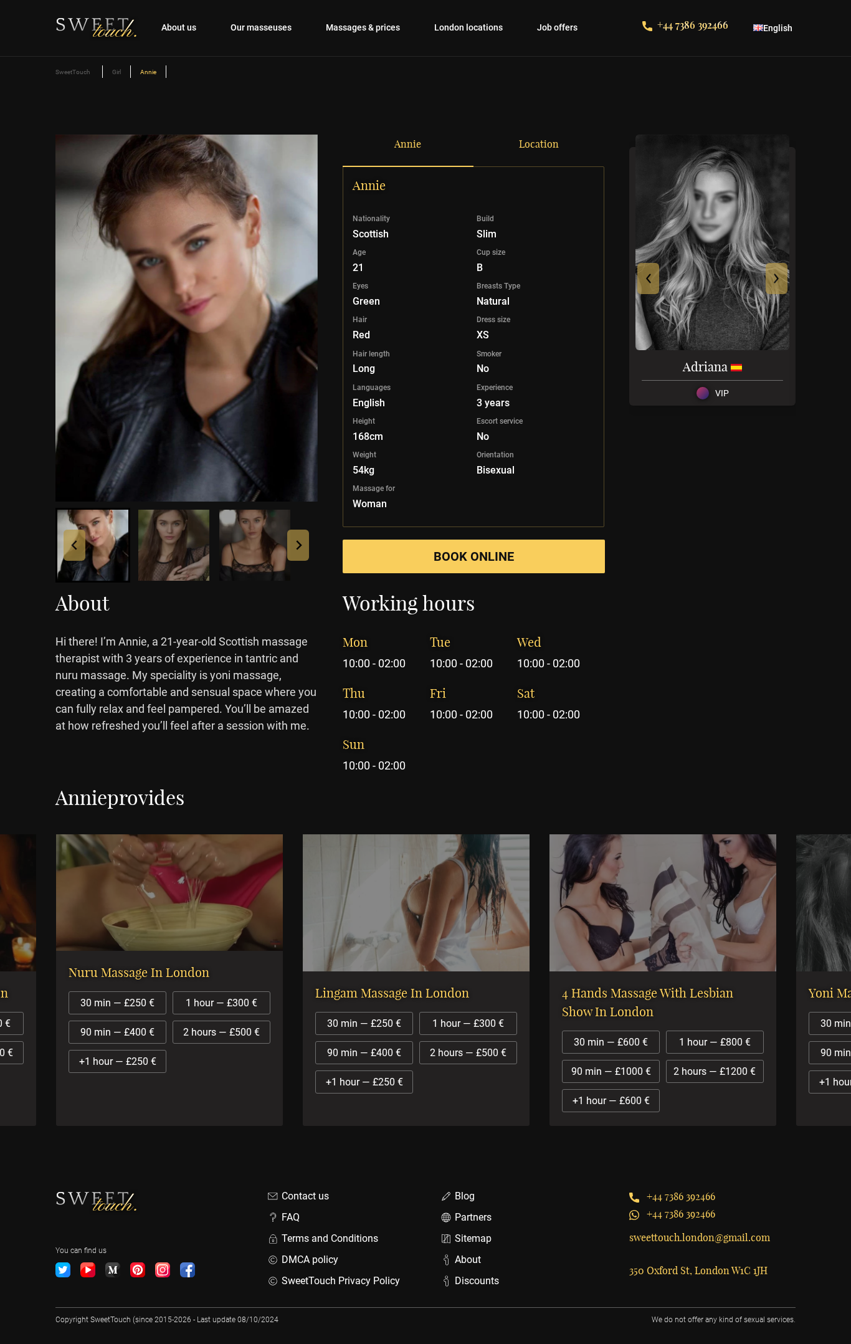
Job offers (557, 27)
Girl (116, 72)
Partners (473, 1217)
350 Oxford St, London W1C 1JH (698, 1270)
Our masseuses (261, 27)
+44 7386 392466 (692, 24)
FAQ (291, 1217)
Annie (407, 144)
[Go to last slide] (74, 545)
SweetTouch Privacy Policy (341, 1281)
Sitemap (473, 1238)
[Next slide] (298, 545)
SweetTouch (72, 72)
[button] (92, 545)
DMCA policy (310, 1259)
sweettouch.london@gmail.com (699, 1237)
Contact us (305, 1196)
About (468, 1259)
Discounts (477, 1281)
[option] (178, 980)
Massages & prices (363, 27)
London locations (468, 27)
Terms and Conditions (330, 1238)
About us (178, 27)
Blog (465, 1196)
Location (539, 144)
